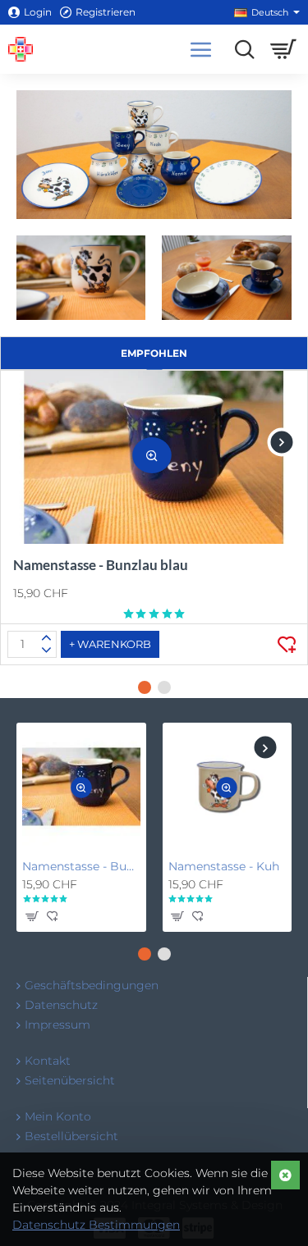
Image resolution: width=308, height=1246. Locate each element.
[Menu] (201, 49)
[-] (46, 650)
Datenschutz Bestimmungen (96, 1224)
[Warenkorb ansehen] (283, 49)
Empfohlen (154, 353)
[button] (152, 455)
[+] (46, 638)
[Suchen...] (240, 49)
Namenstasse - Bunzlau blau (100, 564)
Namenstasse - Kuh (223, 866)
